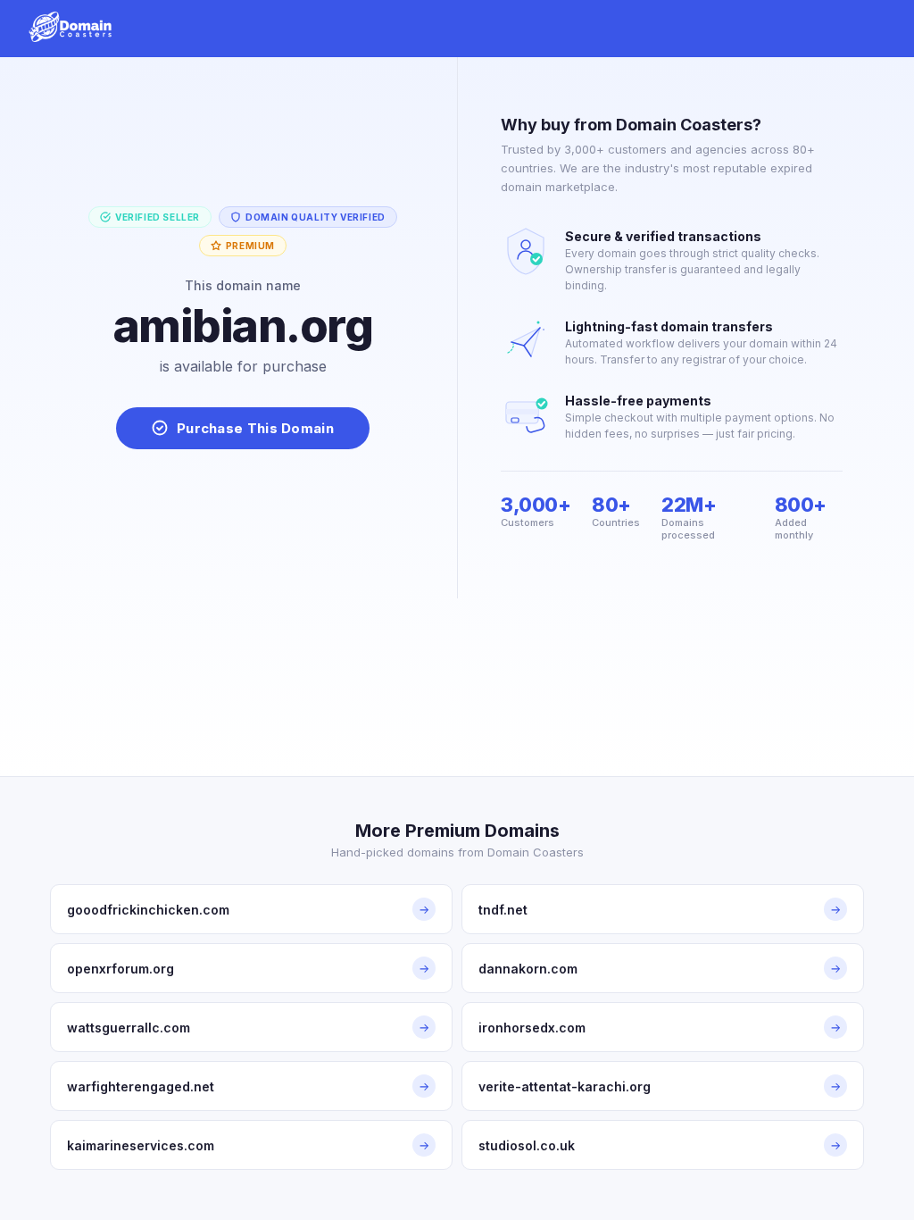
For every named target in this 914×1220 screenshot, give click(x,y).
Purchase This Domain (255, 428)
